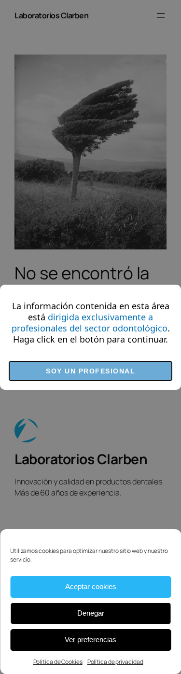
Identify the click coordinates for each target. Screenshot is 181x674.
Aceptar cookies (90, 586)
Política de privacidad (115, 662)
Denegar (90, 613)
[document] (90, 337)
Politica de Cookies (58, 662)
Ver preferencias (90, 639)
